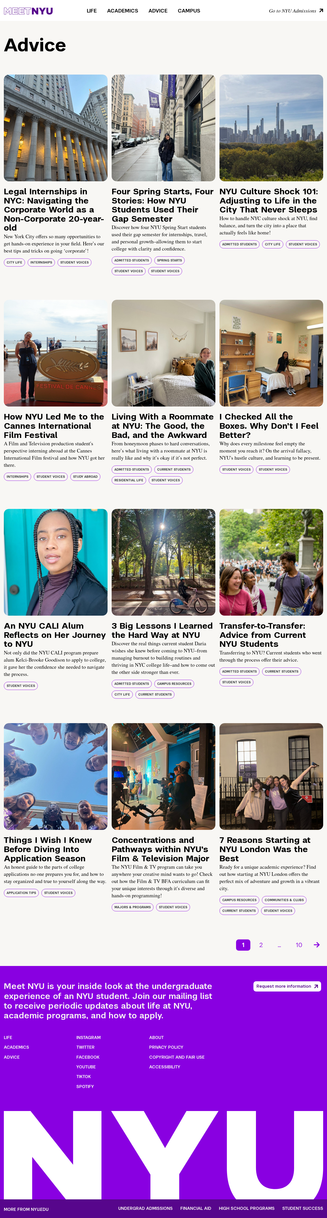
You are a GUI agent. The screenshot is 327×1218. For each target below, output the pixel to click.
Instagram (88, 1037)
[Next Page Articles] (317, 944)
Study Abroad (85, 477)
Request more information (283, 986)
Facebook (87, 1057)
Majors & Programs (132, 907)
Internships (41, 262)
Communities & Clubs (284, 900)
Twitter (85, 1047)
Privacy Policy (166, 1047)
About (156, 1037)
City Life (14, 262)
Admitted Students (131, 260)
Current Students (174, 470)
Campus (189, 11)
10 (299, 945)
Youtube (86, 1067)
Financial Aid (195, 1209)
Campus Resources (174, 684)
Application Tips (21, 893)
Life (92, 11)
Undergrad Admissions (145, 1209)
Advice (158, 11)
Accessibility (164, 1067)
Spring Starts (169, 260)
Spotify (85, 1086)
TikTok (83, 1076)
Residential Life (128, 480)
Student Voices (74, 262)
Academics (122, 11)
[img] (56, 128)
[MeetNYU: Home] (28, 10)
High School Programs (247, 1209)
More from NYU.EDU (26, 1209)
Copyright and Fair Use (177, 1057)
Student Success (302, 1209)
